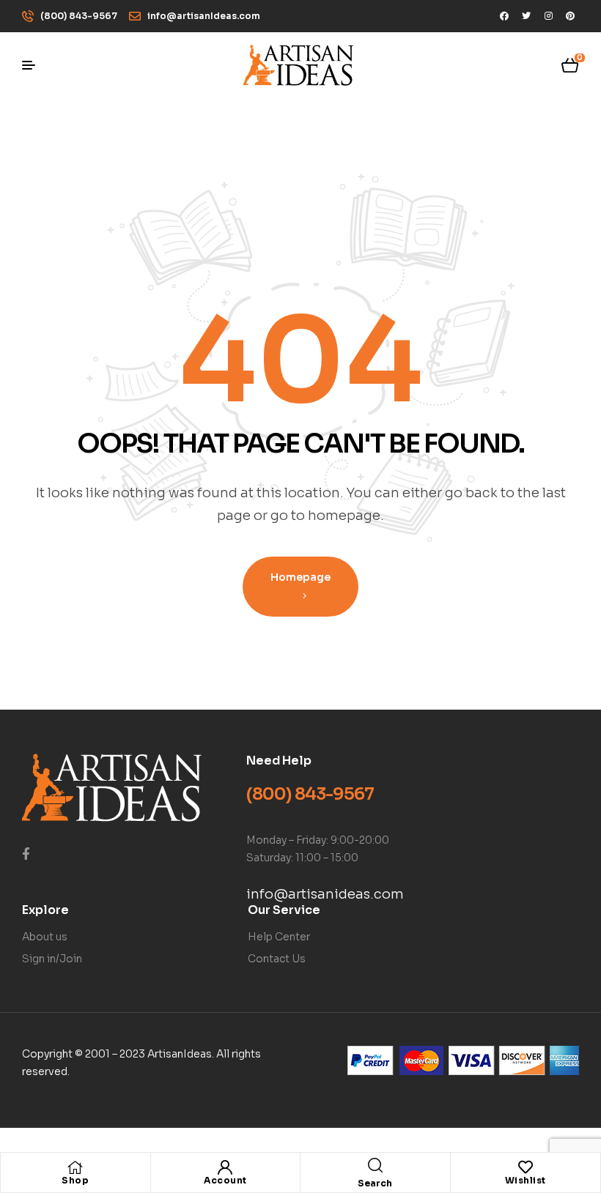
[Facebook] (504, 16)
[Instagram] (548, 16)
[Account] (225, 1167)
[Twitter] (526, 16)
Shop (75, 1180)
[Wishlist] (525, 1167)
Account (225, 1180)
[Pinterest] (570, 16)
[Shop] (75, 1167)
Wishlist (525, 1180)
